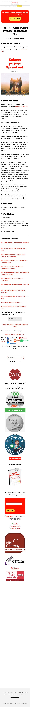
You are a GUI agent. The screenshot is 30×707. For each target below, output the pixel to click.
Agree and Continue (15, 4)
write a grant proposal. (21, 106)
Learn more (21, 694)
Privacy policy (15, 2)
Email (7, 501)
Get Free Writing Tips (15, 458)
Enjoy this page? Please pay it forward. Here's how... (15, 347)
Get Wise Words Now (15, 319)
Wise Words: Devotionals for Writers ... (12, 302)
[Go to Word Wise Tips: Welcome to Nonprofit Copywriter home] (15, 7)
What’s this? (3, 341)
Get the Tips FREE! (15, 18)
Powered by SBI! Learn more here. (15, 334)
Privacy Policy (15, 697)
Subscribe (10, 510)
